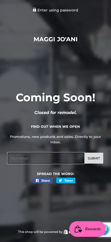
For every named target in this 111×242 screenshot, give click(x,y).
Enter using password (57, 10)
